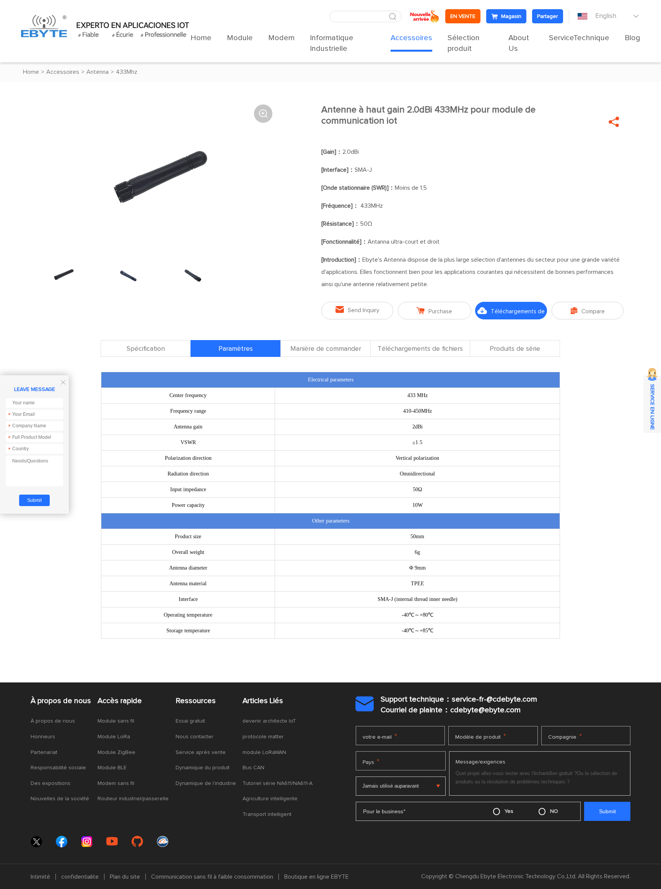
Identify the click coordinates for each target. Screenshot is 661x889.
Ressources (196, 701)
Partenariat (44, 752)
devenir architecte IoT (269, 721)
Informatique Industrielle (331, 43)
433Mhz (126, 72)
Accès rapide (120, 701)
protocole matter (263, 736)
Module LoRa (114, 736)
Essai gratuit (190, 721)
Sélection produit (464, 43)
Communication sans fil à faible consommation (212, 877)
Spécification (146, 348)
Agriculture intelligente (270, 798)
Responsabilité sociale (58, 767)
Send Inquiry (357, 309)
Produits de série (515, 348)
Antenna (97, 72)
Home (201, 38)
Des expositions (50, 783)
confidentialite (80, 877)
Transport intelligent (267, 814)
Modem (281, 38)
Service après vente (201, 752)
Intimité (40, 877)
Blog (632, 38)
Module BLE (112, 767)
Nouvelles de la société (60, 798)
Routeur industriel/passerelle (133, 798)
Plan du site (125, 877)
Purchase (434, 310)
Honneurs (43, 736)
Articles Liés (263, 701)
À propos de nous (61, 701)
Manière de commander (325, 348)
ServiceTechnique (579, 38)
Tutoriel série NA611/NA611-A (278, 783)
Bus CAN (253, 767)
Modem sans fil (116, 783)
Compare (588, 310)
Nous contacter (194, 736)
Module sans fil (116, 721)
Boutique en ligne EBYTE (316, 877)
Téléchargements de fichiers (511, 313)
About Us (518, 43)
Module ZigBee (116, 752)
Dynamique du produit (203, 767)
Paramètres (235, 348)
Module (240, 38)
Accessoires (411, 38)
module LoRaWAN (264, 752)
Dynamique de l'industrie (206, 783)
